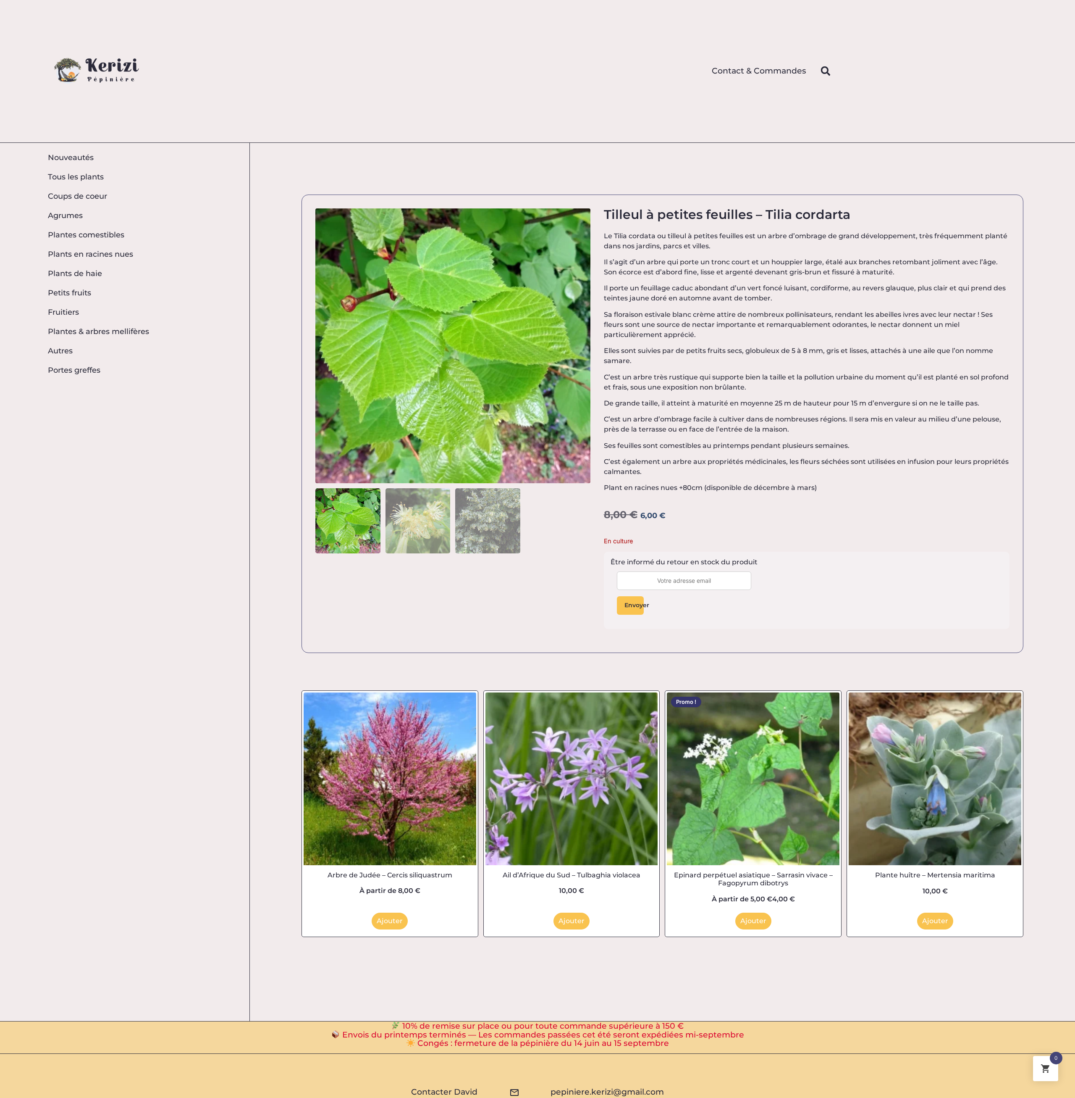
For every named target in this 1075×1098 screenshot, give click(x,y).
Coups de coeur (77, 196)
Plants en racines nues (90, 254)
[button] (825, 71)
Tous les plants (76, 176)
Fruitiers (63, 312)
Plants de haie (75, 273)
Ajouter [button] (571, 921)
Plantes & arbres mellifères (98, 331)
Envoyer (634, 605)
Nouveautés (71, 157)
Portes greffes (74, 370)
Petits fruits (69, 292)
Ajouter (390, 921)
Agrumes (65, 215)
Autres (60, 350)
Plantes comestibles (86, 234)
